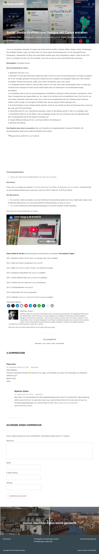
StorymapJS (42, 297)
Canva (8, 49)
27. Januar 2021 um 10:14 (23, 394)
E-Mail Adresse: (12, 473)
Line (23, 297)
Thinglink (32, 268)
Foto (44, 343)
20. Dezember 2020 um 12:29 (17, 367)
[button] (8, 305)
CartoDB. (39, 263)
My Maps (30, 258)
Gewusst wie (40, 37)
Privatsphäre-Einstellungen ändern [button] (46, 539)
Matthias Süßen (13, 4)
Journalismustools (53, 37)
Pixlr (11, 206)
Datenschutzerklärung (88, 539)
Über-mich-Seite (49, 327)
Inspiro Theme (82, 550)
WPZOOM (93, 550)
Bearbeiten (38, 343)
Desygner (67, 203)
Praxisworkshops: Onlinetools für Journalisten (42, 254)
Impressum (7, 539)
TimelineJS (30, 297)
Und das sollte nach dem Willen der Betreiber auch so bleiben (56, 187)
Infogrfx (30, 287)
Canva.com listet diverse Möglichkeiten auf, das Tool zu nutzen (33, 177)
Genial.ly (22, 268)
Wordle (26, 292)
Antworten (34, 367)
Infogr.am (34, 273)
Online (53, 343)
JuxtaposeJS (35, 278)
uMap (49, 258)
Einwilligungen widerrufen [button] (43, 541)
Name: (8, 463)
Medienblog (72, 37)
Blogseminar (30, 37)
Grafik (48, 343)
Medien (64, 37)
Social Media (82, 37)
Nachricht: (10, 441)
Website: (9, 483)
